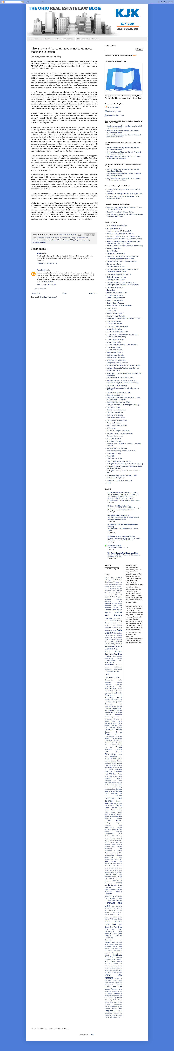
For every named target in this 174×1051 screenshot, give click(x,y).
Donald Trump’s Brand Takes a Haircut (120, 212)
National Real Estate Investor (117, 385)
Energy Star (111, 290)
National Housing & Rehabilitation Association (123, 383)
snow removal (48, 281)
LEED (112, 803)
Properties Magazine (114, 423)
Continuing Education (113, 684)
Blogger (91, 1034)
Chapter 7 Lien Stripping (113, 625)
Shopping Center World (115, 436)
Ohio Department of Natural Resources (113, 851)
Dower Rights (117, 721)
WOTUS (118, 1017)
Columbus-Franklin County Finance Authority (122, 269)
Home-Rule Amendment (113, 771)
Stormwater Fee (110, 982)
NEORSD (116, 829)
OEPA (113, 842)
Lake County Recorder (114, 324)
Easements (110, 730)
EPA (114, 740)
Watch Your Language (113, 1009)
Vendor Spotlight (110, 1006)
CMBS (112, 641)
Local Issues (112, 808)
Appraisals (108, 597)
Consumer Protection (113, 682)
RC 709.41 (116, 912)
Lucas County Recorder (115, 350)
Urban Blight (114, 1002)
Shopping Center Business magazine (120, 433)
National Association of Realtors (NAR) (120, 378)
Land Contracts (117, 789)
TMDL (115, 1000)
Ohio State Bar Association (116, 418)
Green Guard (111, 311)
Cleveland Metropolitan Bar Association (120, 259)
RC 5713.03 (118, 910)
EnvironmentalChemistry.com (117, 292)
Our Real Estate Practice (64, 39)
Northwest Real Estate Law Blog (119, 506)
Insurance (109, 780)
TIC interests (109, 997)
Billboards (109, 607)
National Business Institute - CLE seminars (121, 380)
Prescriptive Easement (113, 891)
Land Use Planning (112, 793)
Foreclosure (114, 757)
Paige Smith (41, 270)
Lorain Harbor (111, 812)
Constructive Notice (113, 680)
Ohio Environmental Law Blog (118, 515)
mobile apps (118, 816)
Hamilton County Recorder (116, 316)
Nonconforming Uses (113, 833)
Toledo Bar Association (115, 459)
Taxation (114, 989)
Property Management (82, 240)
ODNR (108, 842)
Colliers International (114, 264)
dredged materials (111, 725)
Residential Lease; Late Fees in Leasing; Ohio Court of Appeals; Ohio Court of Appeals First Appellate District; (113, 951)
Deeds (114, 693)
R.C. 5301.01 (109, 910)
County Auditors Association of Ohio (119, 274)
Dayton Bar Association (115, 287)
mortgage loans (113, 825)
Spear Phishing (117, 972)
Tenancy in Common (111, 991)
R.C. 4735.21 (118, 908)
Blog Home (33, 39)
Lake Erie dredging (116, 787)
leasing (107, 803)
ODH (120, 840)
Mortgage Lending (113, 821)
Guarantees (109, 767)
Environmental (110, 734)
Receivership (109, 938)
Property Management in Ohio (117, 426)
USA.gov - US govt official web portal (119, 480)
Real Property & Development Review (121, 536)
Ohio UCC (114, 876)
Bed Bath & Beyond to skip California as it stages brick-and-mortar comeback (123, 157)
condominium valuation (113, 658)
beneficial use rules (113, 605)
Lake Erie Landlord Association (117, 326)
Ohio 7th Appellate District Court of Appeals (113, 844)
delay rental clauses (116, 717)
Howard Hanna (109, 776)
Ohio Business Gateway (115, 395)
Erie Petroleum (117, 743)
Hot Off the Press (113, 774)
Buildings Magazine (114, 248)
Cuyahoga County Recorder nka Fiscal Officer (122, 285)
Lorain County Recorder (115, 339)
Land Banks (108, 789)
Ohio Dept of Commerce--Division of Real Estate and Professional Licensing (123, 398)
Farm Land (110, 747)
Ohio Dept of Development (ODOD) (119, 402)
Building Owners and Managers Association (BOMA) (125, 246)
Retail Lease (111, 961)
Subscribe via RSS (113, 107)
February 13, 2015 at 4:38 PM (47, 263)
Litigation (119, 805)
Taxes (120, 989)
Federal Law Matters (113, 750)
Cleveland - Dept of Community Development (122, 256)
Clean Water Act (110, 639)
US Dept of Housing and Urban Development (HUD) (125, 464)
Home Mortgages (115, 769)
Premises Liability (68, 240)
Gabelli (107, 759)
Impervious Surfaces (113, 778)
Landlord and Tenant (56, 240)
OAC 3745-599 (114, 840)
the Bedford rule (117, 995)
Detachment (109, 719)
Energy (119, 732)
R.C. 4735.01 (109, 908)
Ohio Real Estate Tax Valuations (113, 861)
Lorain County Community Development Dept (122, 334)
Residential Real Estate (39, 242)
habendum (116, 767)
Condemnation (117, 656)
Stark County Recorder (115, 441)
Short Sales (109, 970)
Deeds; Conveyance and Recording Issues (113, 695)
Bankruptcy (109, 603)
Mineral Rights (109, 816)
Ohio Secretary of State (115, 413)
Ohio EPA (115, 857)
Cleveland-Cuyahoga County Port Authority (122, 261)
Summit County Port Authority (117, 448)
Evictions (108, 745)
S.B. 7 (108, 966)
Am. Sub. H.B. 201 (113, 595)
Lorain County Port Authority (116, 337)
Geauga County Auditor (115, 300)
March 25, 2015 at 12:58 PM (46, 284)
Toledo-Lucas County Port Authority (119, 461)
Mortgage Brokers (113, 818)
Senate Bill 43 (117, 968)
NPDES (107, 840)
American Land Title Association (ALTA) (120, 233)
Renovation (118, 944)
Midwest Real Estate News (116, 358)
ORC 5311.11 (117, 880)
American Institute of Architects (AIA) (119, 231)
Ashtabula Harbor (113, 601)
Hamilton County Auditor (115, 313)
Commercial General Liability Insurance (49, 238)
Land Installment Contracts (113, 791)
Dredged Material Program (113, 723)
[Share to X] (90, 234)
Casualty (115, 623)
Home (64, 293)
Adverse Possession (114, 584)
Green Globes (111, 308)
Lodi (120, 808)
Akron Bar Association (114, 228)
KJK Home (46, 39)
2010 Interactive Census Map (117, 226)
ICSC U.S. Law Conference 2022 (118, 547)
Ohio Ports (115, 859)
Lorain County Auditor (114, 329)
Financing (111, 754)
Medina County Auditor (115, 352)
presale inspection (116, 889)
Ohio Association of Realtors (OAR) (119, 392)
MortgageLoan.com (113, 371)
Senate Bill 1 (109, 968)
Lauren (39, 253)
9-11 (120, 582)
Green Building (117, 763)
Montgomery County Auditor (116, 360)
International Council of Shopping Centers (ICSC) (124, 319)
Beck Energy (118, 603)
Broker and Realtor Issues (113, 615)
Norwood (119, 838)
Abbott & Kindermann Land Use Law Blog (122, 493)
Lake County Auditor (114, 321)
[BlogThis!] (87, 234)
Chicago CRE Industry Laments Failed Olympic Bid (124, 194)
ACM (106, 584)
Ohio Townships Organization (117, 420)
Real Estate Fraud (116, 919)
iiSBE (109, 483)
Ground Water (118, 765)
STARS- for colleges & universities (118, 431)
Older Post (93, 293)
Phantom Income (110, 883)
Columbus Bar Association (116, 267)
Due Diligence (111, 727)
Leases (119, 801)
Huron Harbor (118, 776)
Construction (118, 669)
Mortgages (111, 827)
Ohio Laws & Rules (113, 407)
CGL (120, 623)
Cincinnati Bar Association (116, 254)
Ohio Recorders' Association (116, 410)
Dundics (119, 727)
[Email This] (85, 234)
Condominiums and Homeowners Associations (113, 663)
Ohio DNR (115, 853)
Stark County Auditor (114, 439)
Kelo (108, 784)
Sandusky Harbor (116, 966)
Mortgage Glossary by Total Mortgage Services (123, 368)
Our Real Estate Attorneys (87, 39)
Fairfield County (117, 745)
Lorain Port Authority (114, 342)
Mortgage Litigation (113, 823)
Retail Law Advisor (114, 545)
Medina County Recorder (115, 355)
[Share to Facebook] (93, 234)
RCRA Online (111, 428)
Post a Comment (40, 289)
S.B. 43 (119, 964)
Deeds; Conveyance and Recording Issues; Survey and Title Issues (113, 710)
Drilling (120, 725)
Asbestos (119, 599)
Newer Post (36, 293)
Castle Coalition (112, 251)
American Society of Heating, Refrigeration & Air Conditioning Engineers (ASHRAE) (123, 242)
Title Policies (118, 997)
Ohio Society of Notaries (115, 415)
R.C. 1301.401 (117, 906)
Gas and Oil (114, 759)
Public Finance (116, 900)
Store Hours (117, 980)
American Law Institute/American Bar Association (123, 236)
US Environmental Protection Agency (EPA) (122, 475)
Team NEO (110, 456)
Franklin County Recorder (116, 298)
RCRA (112, 915)
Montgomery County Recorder (117, 363)
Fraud (120, 757)
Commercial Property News (116, 272)
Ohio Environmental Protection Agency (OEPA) (123, 405)
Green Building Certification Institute (119, 305)
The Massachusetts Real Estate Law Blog (123, 553)
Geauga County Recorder (116, 303)
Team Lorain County (114, 453)
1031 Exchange (116, 577)
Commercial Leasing (68, 238)
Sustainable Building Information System (121, 451)
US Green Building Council (116, 478)
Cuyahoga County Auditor (116, 280)
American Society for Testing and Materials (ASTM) (124, 239)
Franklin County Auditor (115, 295)
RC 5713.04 (109, 912)
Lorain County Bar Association (117, 332)
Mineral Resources (116, 814)
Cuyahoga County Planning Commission (121, 282)
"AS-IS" (108, 577)
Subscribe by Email (114, 112)
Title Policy (109, 1000)
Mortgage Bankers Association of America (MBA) (123, 365)
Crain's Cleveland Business (116, 277)
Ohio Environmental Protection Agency (113, 855)
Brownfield (113, 621)
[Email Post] (79, 234)
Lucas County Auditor (114, 347)
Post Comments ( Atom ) (48, 297)
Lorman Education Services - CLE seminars (122, 345)
